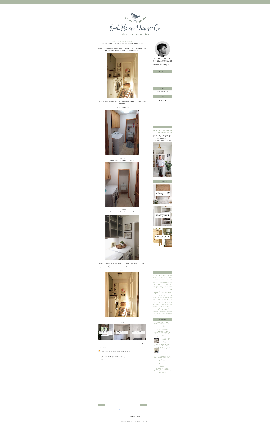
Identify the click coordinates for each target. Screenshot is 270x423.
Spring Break (166, 297)
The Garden (165, 299)
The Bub (158, 299)
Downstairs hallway (163, 280)
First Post (169, 282)
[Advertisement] (122, 391)
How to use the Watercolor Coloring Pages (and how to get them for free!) (162, 371)
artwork (162, 304)
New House (156, 290)
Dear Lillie (162, 360)
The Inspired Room (162, 331)
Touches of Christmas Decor (162, 362)
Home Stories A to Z (162, 355)
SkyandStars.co (145, 421)
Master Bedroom (162, 288)
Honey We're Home (162, 322)
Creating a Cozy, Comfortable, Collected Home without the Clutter (162, 334)
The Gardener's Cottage (162, 347)
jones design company (162, 368)
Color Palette (168, 277)
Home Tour (168, 284)
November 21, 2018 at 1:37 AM (116, 356)
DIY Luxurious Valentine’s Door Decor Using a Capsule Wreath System (162, 358)
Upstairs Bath (156, 304)
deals (171, 304)
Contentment (156, 279)
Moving (170, 287)
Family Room (163, 282)
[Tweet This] (144, 343)
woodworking (169, 313)
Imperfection (155, 286)
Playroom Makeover (166, 294)
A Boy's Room (162, 275)
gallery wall (169, 308)
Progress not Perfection (159, 295)
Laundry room (116, 41)
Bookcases (160, 277)
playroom (170, 309)
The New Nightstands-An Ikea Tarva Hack (162, 237)
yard (154, 315)
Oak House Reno (127, 41)
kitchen (164, 309)
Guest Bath (160, 284)
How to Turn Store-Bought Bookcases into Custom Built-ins (162, 215)
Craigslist (162, 279)
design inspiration (163, 306)
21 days (155, 275)
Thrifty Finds (168, 302)
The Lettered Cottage (162, 344)
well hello (165, 348)
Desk (157, 280)
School (154, 297)
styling (158, 313)
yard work (158, 315)
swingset (163, 313)
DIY (167, 279)
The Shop (161, 302)
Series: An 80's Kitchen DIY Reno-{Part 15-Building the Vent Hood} (162, 193)
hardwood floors (157, 309)
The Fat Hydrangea (162, 363)
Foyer (154, 284)
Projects (170, 295)
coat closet (166, 304)
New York (164, 290)
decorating (156, 306)
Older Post (143, 405)
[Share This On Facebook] (142, 343)
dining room (160, 308)
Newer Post (101, 405)
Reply (102, 359)
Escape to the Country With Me (162, 345)
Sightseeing (159, 297)
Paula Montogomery (105, 356)
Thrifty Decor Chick (162, 337)
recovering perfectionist (159, 311)
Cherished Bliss (162, 326)
